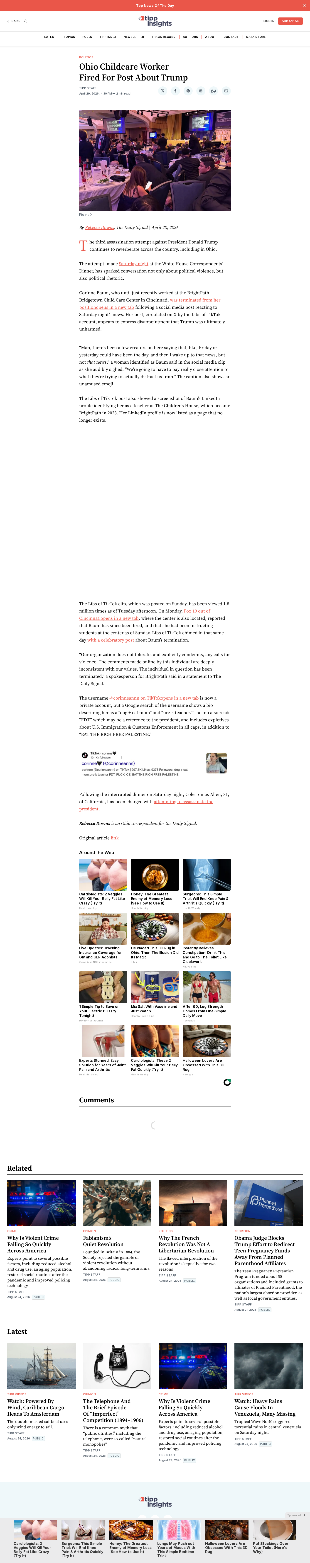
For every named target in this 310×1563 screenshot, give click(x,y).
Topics (69, 37)
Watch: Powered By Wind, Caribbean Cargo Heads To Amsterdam (35, 1407)
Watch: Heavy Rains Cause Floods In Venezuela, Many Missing (265, 1407)
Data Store (256, 37)
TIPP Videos (17, 1394)
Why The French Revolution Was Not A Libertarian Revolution (186, 1244)
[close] (304, 5)
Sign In (269, 21)
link (115, 838)
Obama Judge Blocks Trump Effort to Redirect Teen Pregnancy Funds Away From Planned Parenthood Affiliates (264, 1250)
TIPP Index (107, 37)
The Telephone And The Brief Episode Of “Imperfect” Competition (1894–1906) (113, 1410)
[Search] (25, 21)
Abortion (242, 1231)
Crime (12, 1231)
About (210, 37)
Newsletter (134, 37)
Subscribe (290, 21)
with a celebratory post (110, 640)
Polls (87, 37)
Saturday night (133, 263)
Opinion (89, 1231)
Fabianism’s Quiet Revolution (103, 1241)
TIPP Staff (88, 88)
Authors (190, 37)
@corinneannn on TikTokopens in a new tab (154, 698)
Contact (231, 37)
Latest (50, 37)
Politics (86, 57)
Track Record (163, 37)
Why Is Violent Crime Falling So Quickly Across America (33, 1244)
